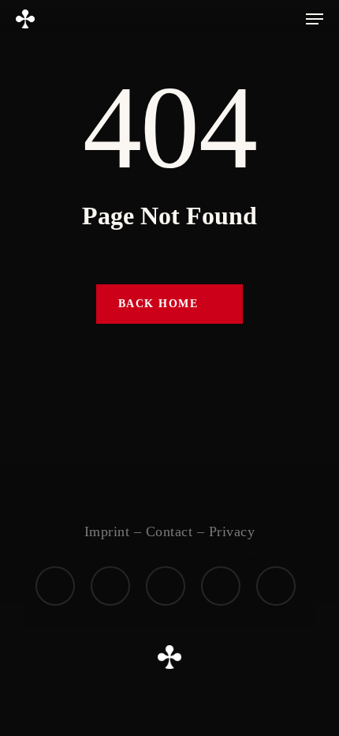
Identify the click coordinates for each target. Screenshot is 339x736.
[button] (314, 19)
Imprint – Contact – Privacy (169, 531)
